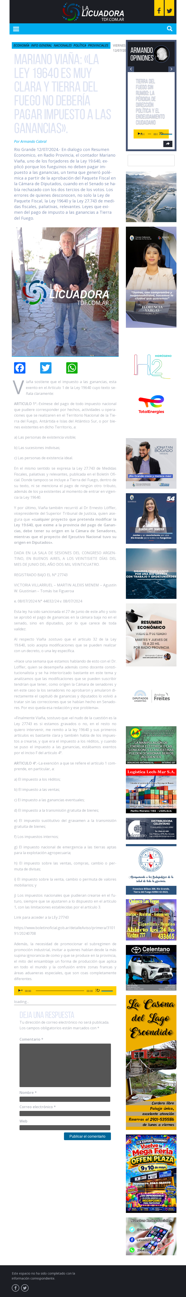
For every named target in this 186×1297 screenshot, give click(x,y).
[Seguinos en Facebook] (159, 8)
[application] (65, 990)
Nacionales (63, 45)
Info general (41, 45)
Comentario (31, 1039)
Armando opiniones (142, 54)
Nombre (28, 1092)
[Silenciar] (97, 991)
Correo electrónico (38, 1106)
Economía (21, 45)
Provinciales (98, 45)
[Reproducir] (20, 991)
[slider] (107, 990)
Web (23, 1121)
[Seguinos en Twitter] (169, 8)
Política (79, 45)
